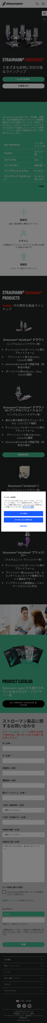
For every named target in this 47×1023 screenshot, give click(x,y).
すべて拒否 (23, 514)
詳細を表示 (23, 526)
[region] (23, 511)
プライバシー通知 (28, 507)
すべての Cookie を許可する (23, 520)
